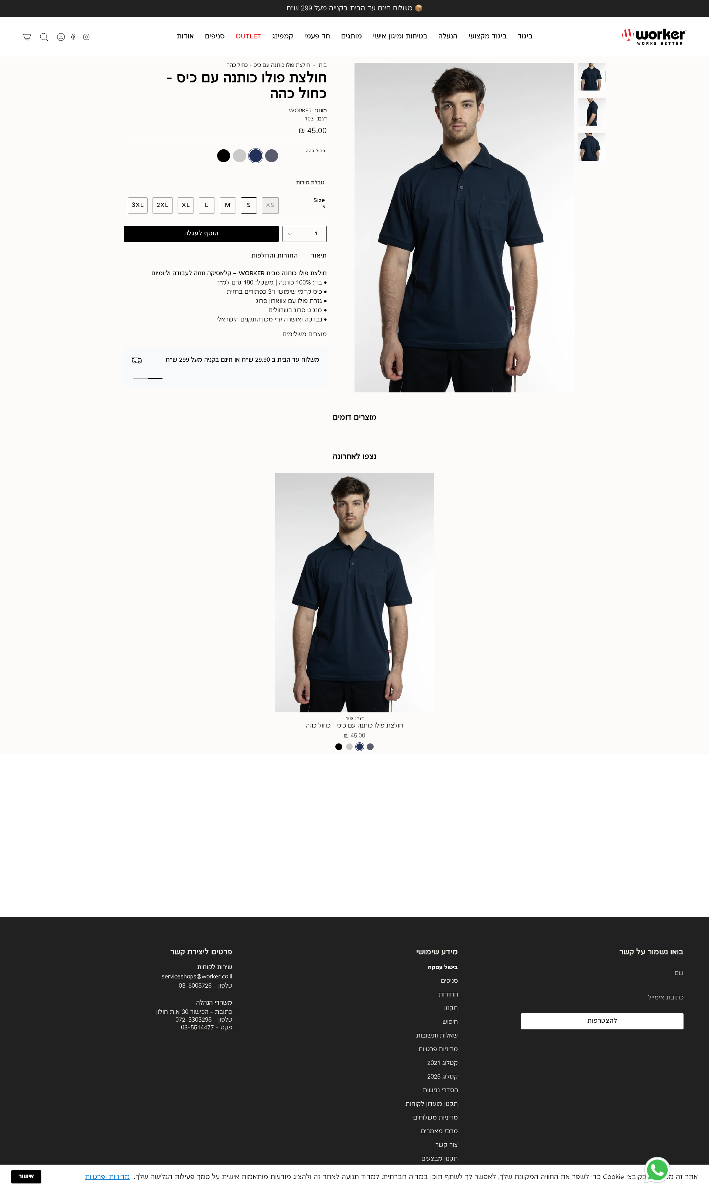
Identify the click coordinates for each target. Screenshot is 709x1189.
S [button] (423, 577)
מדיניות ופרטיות (107, 1177)
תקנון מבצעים (439, 1159)
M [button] (423, 587)
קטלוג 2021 (442, 1063)
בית (323, 65)
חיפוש (450, 1022)
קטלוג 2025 (442, 1077)
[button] (525, 37)
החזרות (448, 995)
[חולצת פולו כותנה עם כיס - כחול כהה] (354, 592)
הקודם (354, 227)
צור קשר (446, 1145)
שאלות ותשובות (437, 1036)
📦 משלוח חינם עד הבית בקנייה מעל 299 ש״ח (355, 8)
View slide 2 (140, 378)
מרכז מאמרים (439, 1131)
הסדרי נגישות (440, 1090)
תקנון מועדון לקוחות (431, 1104)
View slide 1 (155, 378)
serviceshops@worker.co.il (197, 977)
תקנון (451, 1008)
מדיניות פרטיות (438, 1049)
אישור (26, 1176)
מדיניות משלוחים (435, 1118)
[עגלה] (26, 37)
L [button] (423, 596)
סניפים (449, 981)
